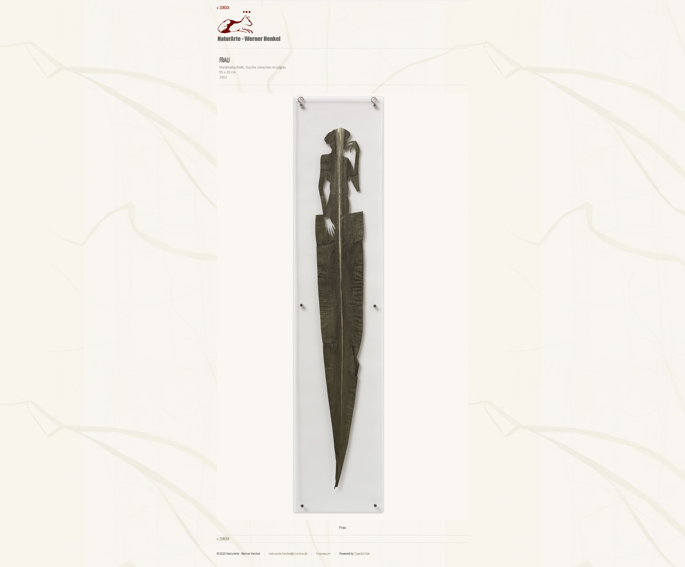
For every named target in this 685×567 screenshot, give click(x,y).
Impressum (323, 553)
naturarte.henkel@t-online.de (288, 553)
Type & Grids (362, 553)
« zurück (223, 8)
